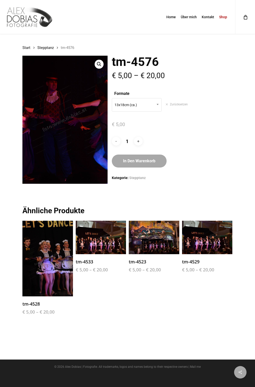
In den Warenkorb (139, 161)
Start (26, 47)
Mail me (195, 367)
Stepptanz (45, 47)
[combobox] (137, 105)
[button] (99, 64)
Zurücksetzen (179, 104)
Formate (121, 93)
